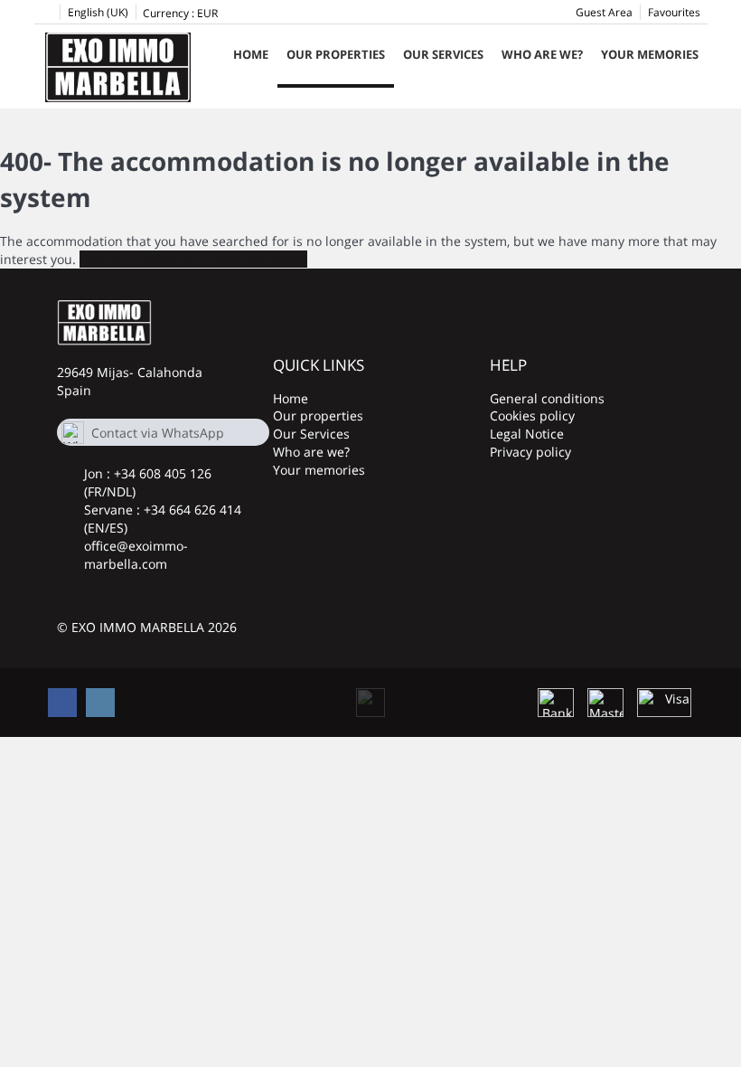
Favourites (674, 12)
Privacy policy (530, 451)
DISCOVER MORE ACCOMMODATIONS (193, 259)
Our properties (335, 54)
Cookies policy (532, 415)
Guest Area (604, 12)
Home (250, 54)
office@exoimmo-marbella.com (136, 554)
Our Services (443, 54)
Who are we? (542, 54)
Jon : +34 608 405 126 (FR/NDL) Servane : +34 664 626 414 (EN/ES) (162, 500)
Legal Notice (527, 433)
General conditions (547, 398)
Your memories (650, 54)
